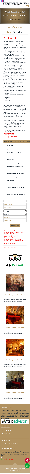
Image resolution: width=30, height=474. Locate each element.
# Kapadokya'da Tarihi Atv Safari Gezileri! (12, 239)
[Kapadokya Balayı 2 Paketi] (15, 283)
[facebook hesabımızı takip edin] (5, 426)
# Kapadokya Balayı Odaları (9, 231)
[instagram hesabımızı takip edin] (2, 426)
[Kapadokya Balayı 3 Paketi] (15, 315)
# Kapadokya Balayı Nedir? (9, 233)
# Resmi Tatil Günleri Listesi (9, 236)
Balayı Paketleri (18, 19)
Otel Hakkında (13, 470)
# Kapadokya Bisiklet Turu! (9, 243)
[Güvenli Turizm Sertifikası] (15, 459)
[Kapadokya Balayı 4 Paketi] (15, 348)
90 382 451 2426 (6, 433)
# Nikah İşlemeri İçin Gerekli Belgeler (11, 235)
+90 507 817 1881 (6, 4)
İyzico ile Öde (22, 468)
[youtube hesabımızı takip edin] (8, 426)
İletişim (19, 470)
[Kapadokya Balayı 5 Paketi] (15, 380)
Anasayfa (11, 19)
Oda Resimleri (14, 468)
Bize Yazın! (4, 6)
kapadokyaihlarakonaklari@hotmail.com (11, 443)
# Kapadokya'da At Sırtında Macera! (11, 238)
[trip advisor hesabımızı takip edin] (15, 421)
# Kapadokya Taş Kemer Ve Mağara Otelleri (13, 232)
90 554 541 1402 (17, 4)
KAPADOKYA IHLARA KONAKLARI (16, 3)
